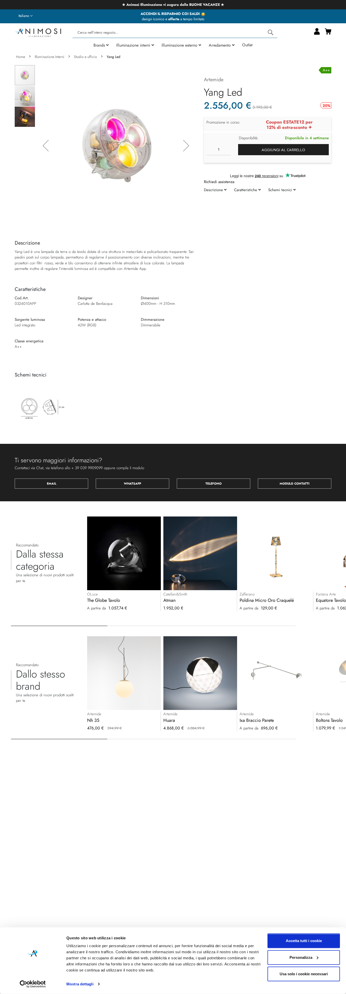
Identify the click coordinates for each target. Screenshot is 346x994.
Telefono (213, 483)
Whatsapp (132, 483)
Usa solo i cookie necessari (304, 974)
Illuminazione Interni (49, 56)
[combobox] (174, 32)
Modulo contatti (295, 483)
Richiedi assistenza (219, 181)
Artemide (213, 79)
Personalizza (301, 957)
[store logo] (38, 32)
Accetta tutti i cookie (304, 941)
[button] (25, 16)
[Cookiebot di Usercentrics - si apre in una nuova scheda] (33, 984)
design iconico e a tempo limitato (173, 19)
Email (51, 483)
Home (20, 56)
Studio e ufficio (85, 56)
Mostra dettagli (79, 984)
